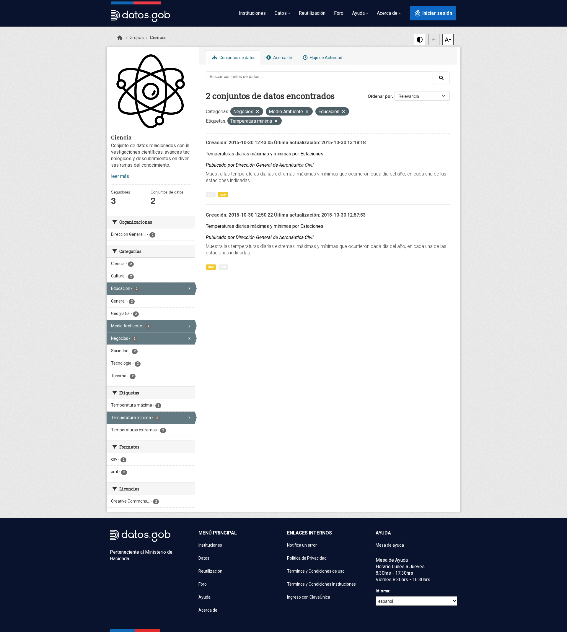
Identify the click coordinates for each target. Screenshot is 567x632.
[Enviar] (441, 78)
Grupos (137, 37)
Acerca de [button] (387, 13)
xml (210, 194)
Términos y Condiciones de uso (316, 571)
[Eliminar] (257, 112)
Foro (338, 13)
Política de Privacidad (307, 558)
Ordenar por (380, 96)
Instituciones (252, 13)
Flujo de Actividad (325, 57)
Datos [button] (280, 13)
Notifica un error (302, 545)
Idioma (382, 591)
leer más (120, 176)
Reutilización (312, 13)
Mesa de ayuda (390, 545)
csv (223, 194)
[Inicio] (120, 37)
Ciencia (158, 37)
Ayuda (204, 597)
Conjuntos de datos (237, 57)
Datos (203, 558)
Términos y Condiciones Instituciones (321, 584)
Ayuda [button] (358, 13)
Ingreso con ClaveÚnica (308, 597)
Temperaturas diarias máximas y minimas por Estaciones (264, 154)
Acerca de (282, 57)
